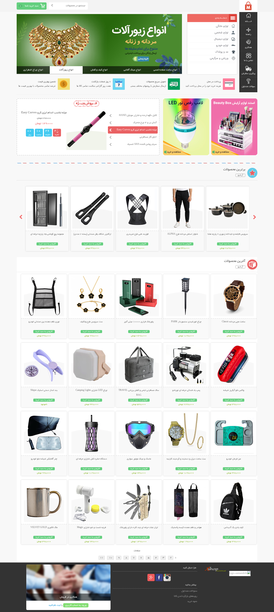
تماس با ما (248, 60)
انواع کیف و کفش (99, 70)
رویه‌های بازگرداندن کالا (185, 596)
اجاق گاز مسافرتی (148, 137)
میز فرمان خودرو (233, 459)
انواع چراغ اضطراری (33, 70)
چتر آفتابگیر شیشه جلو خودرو (44, 459)
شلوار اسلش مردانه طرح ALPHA (182, 234)
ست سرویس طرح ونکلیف (91, 322)
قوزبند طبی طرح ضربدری (137, 234)
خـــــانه (248, 21)
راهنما (248, 34)
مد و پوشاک (221, 52)
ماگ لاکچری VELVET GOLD (44, 527)
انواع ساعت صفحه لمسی (165, 70)
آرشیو (240, 175)
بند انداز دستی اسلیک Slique (43, 390)
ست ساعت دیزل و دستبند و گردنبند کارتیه (186, 459)
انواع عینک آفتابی (132, 70)
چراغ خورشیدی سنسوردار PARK (186, 322)
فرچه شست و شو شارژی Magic (91, 527)
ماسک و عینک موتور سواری (139, 459)
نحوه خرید (192, 601)
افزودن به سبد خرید (227, 244)
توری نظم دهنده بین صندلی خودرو (44, 322)
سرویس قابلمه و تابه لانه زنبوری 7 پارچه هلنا (228, 234)
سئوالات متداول (189, 591)
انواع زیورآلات (66, 70)
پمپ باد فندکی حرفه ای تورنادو (186, 390)
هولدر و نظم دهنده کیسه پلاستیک (186, 527)
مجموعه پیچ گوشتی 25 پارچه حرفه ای (47, 234)
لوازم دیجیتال (221, 39)
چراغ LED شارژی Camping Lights (91, 390)
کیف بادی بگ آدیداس (233, 527)
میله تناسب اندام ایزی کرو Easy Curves (137, 130)
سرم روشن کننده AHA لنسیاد (142, 144)
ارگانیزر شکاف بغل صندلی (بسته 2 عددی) (92, 234)
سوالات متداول (248, 86)
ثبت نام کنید (55, 605)
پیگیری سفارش (248, 73)
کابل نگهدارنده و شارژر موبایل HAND (138, 115)
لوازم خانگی (222, 26)
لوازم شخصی (221, 32)
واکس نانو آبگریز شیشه (233, 390)
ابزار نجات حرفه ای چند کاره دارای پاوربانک (139, 527)
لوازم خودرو (222, 45)
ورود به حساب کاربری (75, 605)
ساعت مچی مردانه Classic (233, 322)
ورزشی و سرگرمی (219, 58)
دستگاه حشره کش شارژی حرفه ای (91, 459)
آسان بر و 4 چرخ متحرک (145, 122)
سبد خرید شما (32, 6)
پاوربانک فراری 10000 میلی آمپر (139, 322)
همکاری (248, 47)
